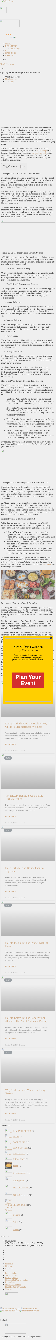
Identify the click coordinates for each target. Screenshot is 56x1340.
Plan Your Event (28, 680)
